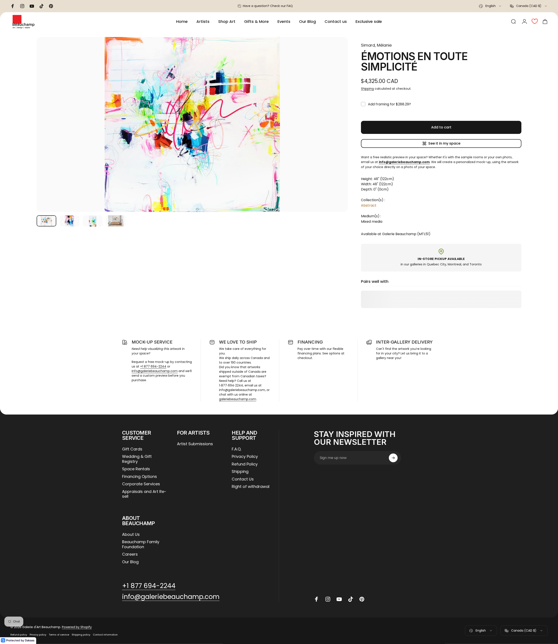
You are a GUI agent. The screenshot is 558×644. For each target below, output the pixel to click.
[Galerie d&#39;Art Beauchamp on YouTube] (339, 599)
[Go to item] (46, 220)
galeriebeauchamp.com (237, 399)
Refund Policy (245, 464)
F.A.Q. (236, 449)
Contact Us (243, 479)
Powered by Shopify (77, 627)
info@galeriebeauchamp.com (155, 371)
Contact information (105, 634)
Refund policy (18, 634)
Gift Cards (132, 449)
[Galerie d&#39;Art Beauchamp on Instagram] (327, 599)
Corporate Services (141, 484)
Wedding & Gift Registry (137, 459)
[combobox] (490, 6)
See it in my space (444, 143)
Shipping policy (81, 634)
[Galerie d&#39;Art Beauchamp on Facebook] (316, 599)
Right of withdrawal (250, 486)
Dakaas (29, 640)
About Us (131, 534)
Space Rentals (136, 469)
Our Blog (130, 562)
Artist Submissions (195, 444)
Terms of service (59, 634)
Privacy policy (38, 634)
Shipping (367, 88)
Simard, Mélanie (376, 45)
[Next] (336, 135)
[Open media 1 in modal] (192, 124)
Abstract (368, 205)
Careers (130, 554)
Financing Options (139, 476)
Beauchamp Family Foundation (140, 544)
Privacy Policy (245, 456)
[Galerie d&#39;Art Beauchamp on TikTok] (350, 599)
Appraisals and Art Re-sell (144, 494)
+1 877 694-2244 (153, 366)
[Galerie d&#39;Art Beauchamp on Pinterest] (361, 599)
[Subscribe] (393, 457)
